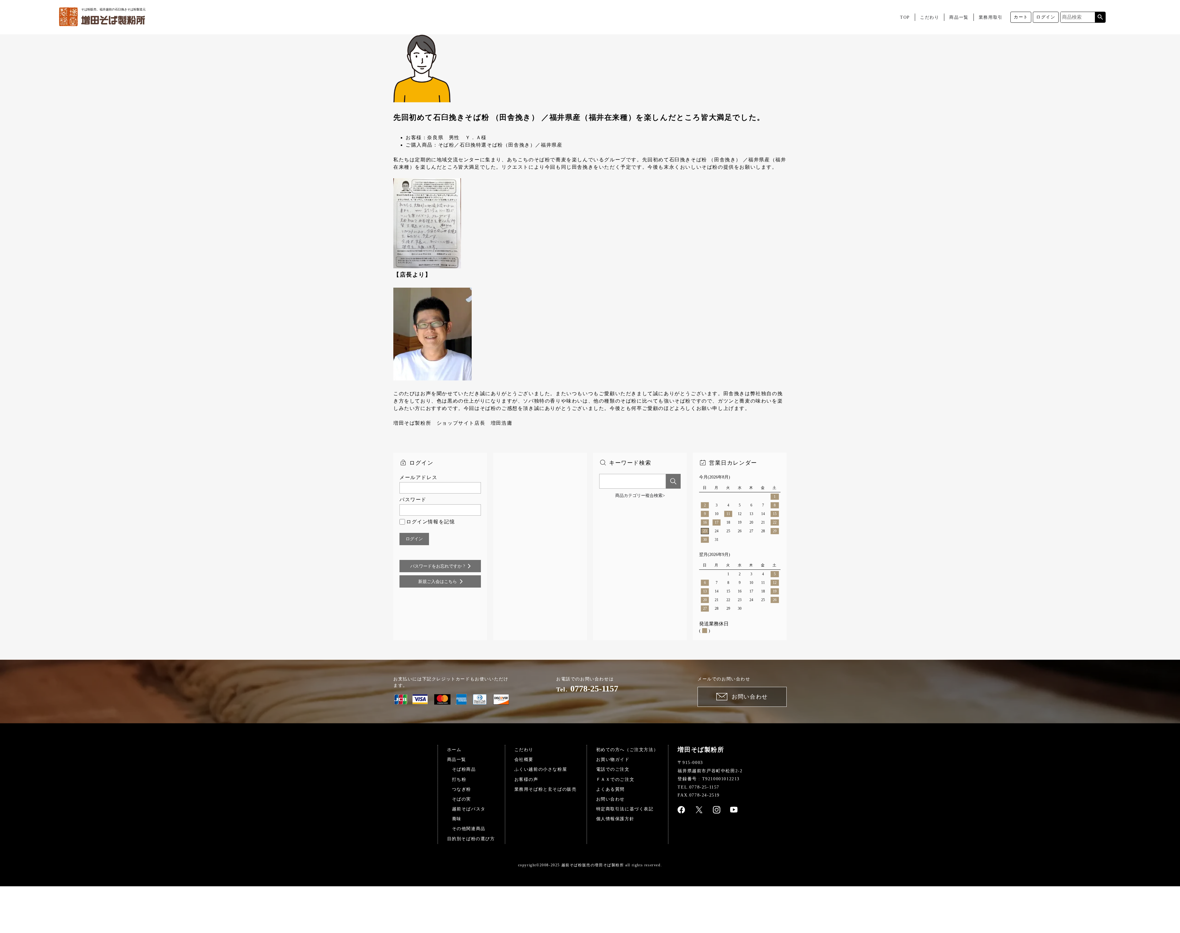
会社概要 (523, 759)
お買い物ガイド (613, 759)
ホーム (454, 749)
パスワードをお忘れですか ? (437, 566)
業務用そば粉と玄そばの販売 (545, 789)
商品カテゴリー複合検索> (640, 495)
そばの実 (461, 799)
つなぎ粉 (461, 789)
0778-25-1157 (594, 688)
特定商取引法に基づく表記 (625, 809)
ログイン (1045, 17)
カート (1021, 17)
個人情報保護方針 (615, 819)
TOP (905, 17)
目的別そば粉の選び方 (471, 839)
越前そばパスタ (469, 809)
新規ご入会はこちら (437, 581)
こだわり (929, 17)
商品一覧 (958, 17)
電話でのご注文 (613, 769)
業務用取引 (991, 17)
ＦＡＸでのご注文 (615, 779)
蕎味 (457, 819)
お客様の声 (526, 779)
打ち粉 (459, 779)
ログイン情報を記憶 (430, 521)
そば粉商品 (464, 769)
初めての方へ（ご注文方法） (627, 749)
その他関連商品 (469, 828)
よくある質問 (610, 789)
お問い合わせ (610, 799)
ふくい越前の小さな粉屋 (540, 769)
